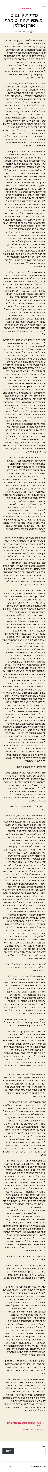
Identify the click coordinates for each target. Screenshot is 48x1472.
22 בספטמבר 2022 (22, 31)
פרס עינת (35, 1467)
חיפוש (43, 1446)
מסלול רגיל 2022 (24, 9)
